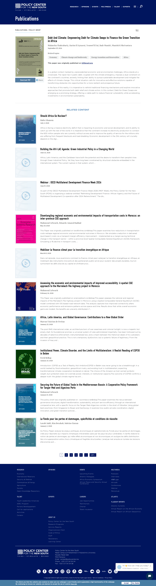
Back (137, 30)
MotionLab (115, 491)
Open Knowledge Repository (28, 491)
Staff (50, 535)
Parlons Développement (26, 506)
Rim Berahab (58, 423)
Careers (20, 515)
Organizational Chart (56, 530)
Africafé (114, 482)
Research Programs (56, 524)
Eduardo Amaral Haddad (70, 223)
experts (126, 7)
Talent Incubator (86, 509)
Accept (126, 583)
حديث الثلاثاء (115, 479)
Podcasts (114, 473)
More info (74, 584)
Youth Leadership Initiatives (28, 501)
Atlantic (114, 497)
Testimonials (84, 503)
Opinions (85, 7)
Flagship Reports (118, 502)
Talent (117, 7)
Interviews (115, 476)
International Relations (26, 476)
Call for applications (25, 509)
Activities (20, 512)
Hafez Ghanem (46, 120)
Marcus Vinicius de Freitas (52, 321)
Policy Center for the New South (61, 521)
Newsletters (53, 538)
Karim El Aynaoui (77, 45)
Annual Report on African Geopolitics (126, 511)
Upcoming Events (87, 473)
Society (20, 488)
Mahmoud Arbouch (49, 223)
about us (51, 517)
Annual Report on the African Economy (126, 508)
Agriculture (21, 485)
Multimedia (106, 7)
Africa (126, 57)
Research (74, 7)
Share (40, 80)
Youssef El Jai (92, 45)
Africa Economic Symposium (91, 479)
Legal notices (87, 577)
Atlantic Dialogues (87, 476)
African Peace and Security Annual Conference (93, 483)
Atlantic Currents (118, 506)
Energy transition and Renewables (105, 57)
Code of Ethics (54, 533)
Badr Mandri (105, 45)
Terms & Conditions (98, 577)
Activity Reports (54, 527)
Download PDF (25, 80)
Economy (53, 57)
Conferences (116, 485)
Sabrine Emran (71, 423)
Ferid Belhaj (45, 358)
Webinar (114, 488)
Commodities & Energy (26, 482)
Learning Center (54, 541)
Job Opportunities (87, 501)
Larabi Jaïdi (45, 423)
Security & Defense (24, 479)
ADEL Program (23, 503)
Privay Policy (108, 577)
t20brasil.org (87, 63)
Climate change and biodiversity (74, 57)
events (95, 7)
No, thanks (135, 583)
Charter (83, 506)
